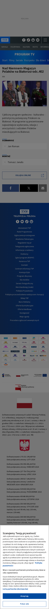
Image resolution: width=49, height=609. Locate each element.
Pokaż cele (24, 604)
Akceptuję (24, 596)
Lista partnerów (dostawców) (15, 589)
